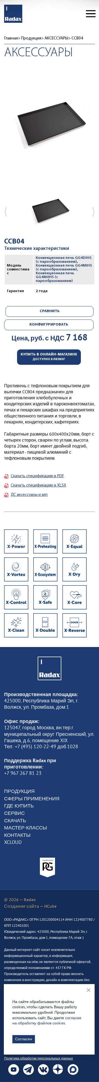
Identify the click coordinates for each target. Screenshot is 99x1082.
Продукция (31, 38)
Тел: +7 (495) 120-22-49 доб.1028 (41, 747)
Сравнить (50, 311)
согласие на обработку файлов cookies (46, 1020)
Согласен (23, 1038)
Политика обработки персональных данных (38, 1058)
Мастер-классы (25, 828)
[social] (13, 1069)
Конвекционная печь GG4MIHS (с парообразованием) (64, 268)
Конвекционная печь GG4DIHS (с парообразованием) (64, 260)
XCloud (13, 842)
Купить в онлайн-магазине (49, 356)
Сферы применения (31, 799)
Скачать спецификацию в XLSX (38, 486)
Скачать (15, 821)
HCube (50, 906)
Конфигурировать (48, 325)
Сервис (14, 813)
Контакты (17, 835)
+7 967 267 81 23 (23, 773)
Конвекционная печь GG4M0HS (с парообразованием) (55, 277)
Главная (11, 38)
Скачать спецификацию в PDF (37, 476)
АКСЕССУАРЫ (56, 38)
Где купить (19, 806)
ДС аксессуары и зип (29, 495)
